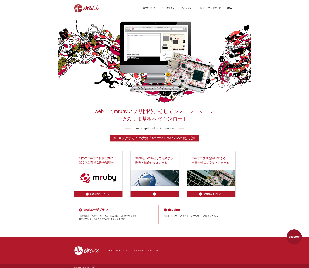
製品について (149, 8)
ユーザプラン (168, 8)
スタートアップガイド (210, 8)
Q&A (229, 8)
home (109, 250)
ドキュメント (187, 8)
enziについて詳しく (100, 193)
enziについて (121, 250)
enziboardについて (213, 193)
